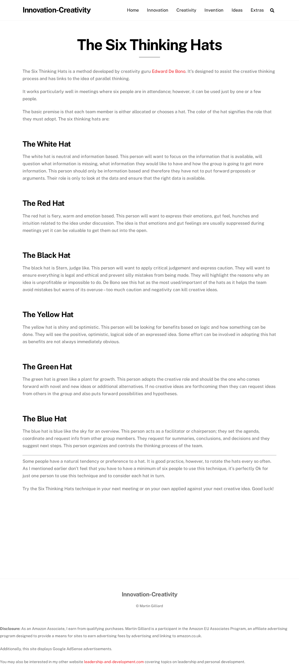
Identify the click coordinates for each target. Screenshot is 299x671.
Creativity (186, 10)
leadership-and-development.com (114, 661)
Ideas (237, 10)
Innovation (157, 10)
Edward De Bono (168, 71)
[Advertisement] (149, 545)
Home (133, 10)
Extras (257, 10)
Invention (213, 10)
